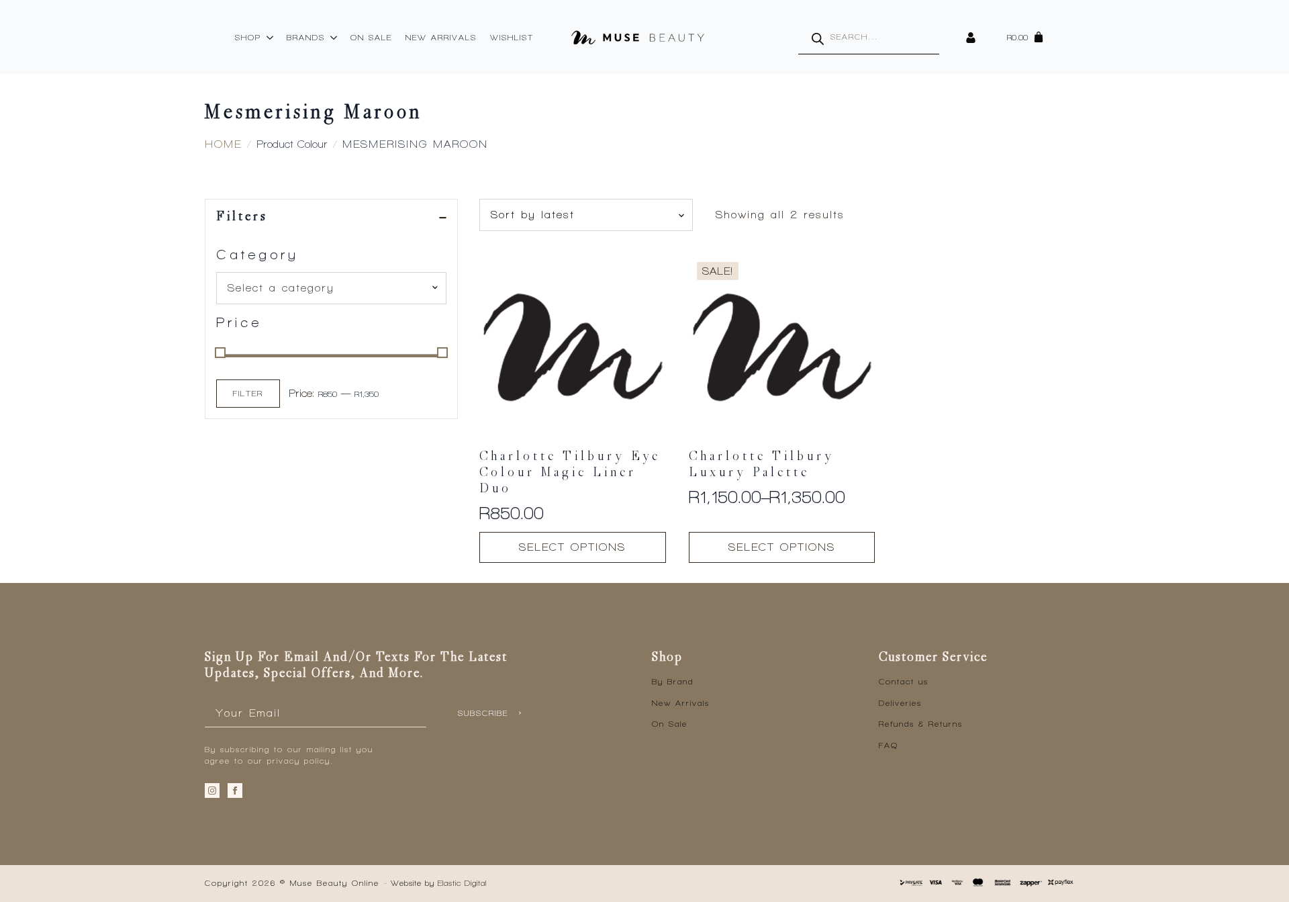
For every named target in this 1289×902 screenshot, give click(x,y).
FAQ (888, 745)
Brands (306, 38)
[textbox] (326, 288)
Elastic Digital (462, 883)
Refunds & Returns (921, 724)
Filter (248, 394)
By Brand (673, 682)
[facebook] (235, 790)
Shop (248, 38)
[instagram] (212, 790)
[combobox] (331, 288)
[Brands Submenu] (334, 37)
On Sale (371, 38)
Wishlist (512, 38)
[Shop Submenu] (270, 37)
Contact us (903, 682)
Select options (572, 547)
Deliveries (900, 703)
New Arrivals (441, 38)
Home (223, 144)
